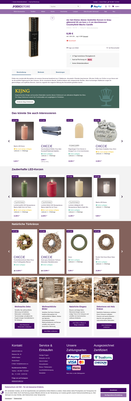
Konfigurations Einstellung (113, 395)
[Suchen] (78, 6)
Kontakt (95, 2)
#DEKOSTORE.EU (17, 381)
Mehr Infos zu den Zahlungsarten (75, 373)
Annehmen (113, 390)
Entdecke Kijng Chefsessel (25, 102)
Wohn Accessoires (92, 28)
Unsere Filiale (103, 2)
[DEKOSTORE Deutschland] (21, 6)
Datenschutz (18, 398)
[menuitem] (19, 11)
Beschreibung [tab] (21, 72)
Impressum (8, 398)
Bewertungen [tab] (60, 72)
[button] (106, 6)
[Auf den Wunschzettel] (52, 18)
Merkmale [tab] (41, 72)
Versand (85, 36)
